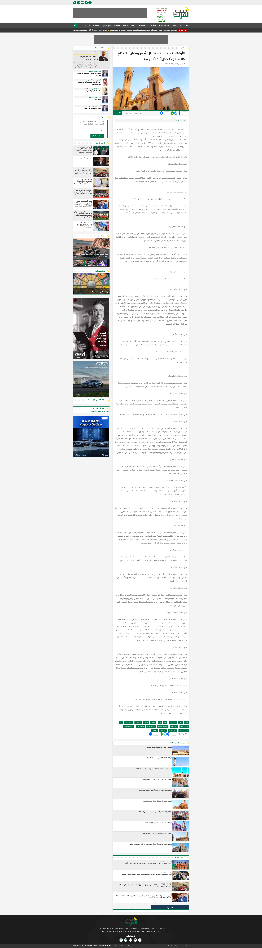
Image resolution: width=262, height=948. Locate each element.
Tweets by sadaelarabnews (100, 411)
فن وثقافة (153, 25)
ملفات (175, 25)
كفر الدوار (154, 730)
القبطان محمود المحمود (94, 80)
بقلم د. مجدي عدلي (95, 71)
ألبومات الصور (101, 236)
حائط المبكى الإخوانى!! (93, 91)
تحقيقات (96, 25)
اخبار (181, 25)
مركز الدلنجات (128, 723)
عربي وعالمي (102, 928)
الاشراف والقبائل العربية (134, 931)
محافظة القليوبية (128, 726)
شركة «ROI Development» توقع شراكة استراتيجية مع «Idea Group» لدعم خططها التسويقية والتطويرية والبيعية (105, 30)
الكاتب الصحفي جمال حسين (93, 89)
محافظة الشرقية (184, 730)
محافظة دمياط (151, 726)
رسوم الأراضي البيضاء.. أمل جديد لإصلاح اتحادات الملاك (89, 83)
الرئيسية (162, 928)
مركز (121, 723)
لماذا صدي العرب (177, 946)
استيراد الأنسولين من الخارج (92, 108)
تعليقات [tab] (131, 908)
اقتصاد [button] (126, 25)
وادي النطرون (173, 723)
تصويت (100, 135)
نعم (101, 128)
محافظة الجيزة (172, 730)
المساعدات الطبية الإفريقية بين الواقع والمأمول (89, 75)
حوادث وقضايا (142, 25)
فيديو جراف (104, 931)
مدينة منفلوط (184, 726)
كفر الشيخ (162, 730)
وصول (186, 723)
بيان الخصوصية (185, 946)
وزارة (180, 723)
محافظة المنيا (140, 726)
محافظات (117, 25)
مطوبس (153, 723)
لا (101, 131)
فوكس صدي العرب (120, 931)
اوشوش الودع (146, 931)
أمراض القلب (97, 100)
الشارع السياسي (145, 928)
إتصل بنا (170, 946)
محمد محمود (174, 726)
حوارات (153, 931)
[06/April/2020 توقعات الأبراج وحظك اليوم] (91, 284)
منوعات (111, 931)
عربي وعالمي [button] (107, 25)
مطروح (146, 723)
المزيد (88, 25)
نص (160, 723)
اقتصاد (116, 928)
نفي (165, 723)
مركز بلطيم (138, 723)
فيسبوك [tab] (169, 908)
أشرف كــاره (94, 52)
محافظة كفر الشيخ (162, 726)
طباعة (117, 113)
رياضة (133, 25)
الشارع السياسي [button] (165, 25)
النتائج (94, 135)
